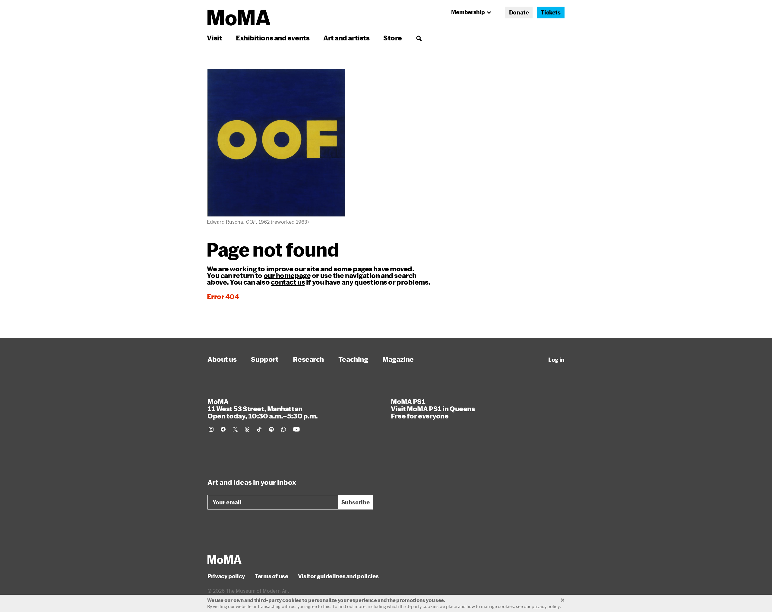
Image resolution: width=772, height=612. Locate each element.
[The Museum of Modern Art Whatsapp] (283, 429)
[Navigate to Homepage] (239, 17)
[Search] (419, 38)
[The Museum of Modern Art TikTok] (259, 429)
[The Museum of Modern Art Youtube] (296, 429)
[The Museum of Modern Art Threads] (247, 429)
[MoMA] (224, 559)
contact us (288, 282)
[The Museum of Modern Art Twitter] (235, 429)
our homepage (287, 275)
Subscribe (355, 502)
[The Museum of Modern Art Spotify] (271, 429)
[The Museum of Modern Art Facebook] (223, 429)
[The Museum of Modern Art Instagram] (211, 429)
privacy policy (546, 606)
